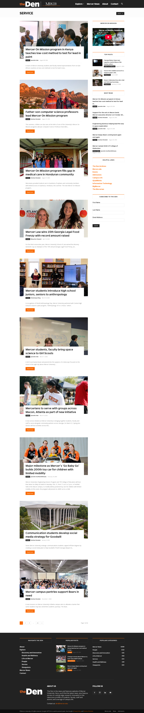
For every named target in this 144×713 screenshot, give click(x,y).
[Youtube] (110, 693)
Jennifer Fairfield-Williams (38, 476)
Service (28, 60)
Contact (114, 4)
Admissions (121, 711)
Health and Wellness (110, 66)
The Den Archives (99, 166)
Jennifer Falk (34, 60)
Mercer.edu (97, 169)
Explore (78, 4)
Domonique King (35, 298)
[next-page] (42, 623)
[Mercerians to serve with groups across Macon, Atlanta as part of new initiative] (54, 395)
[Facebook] (94, 693)
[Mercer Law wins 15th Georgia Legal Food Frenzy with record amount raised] (54, 218)
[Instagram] (100, 693)
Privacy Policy (77, 711)
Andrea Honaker (36, 119)
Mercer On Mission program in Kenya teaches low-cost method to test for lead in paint (53, 53)
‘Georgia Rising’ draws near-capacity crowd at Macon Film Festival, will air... (113, 62)
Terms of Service (88, 711)
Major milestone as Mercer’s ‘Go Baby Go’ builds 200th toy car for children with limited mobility (52, 469)
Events (95, 172)
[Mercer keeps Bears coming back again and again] (61, 668)
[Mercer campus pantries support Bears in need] (54, 578)
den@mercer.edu (62, 703)
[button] (122, 4)
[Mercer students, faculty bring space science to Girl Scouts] (54, 336)
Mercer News (93, 4)
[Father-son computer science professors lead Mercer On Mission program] (54, 98)
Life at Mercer (27, 658)
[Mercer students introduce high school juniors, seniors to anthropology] (54, 277)
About (105, 4)
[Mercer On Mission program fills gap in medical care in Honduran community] (54, 157)
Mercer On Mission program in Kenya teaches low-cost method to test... (77, 648)
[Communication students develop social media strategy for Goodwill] (54, 520)
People (95, 117)
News (114, 711)
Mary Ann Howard (36, 239)
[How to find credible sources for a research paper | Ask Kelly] (97, 73)
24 (37, 623)
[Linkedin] (105, 693)
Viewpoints (107, 75)
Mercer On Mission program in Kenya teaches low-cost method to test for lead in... (108, 101)
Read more (30, 72)
